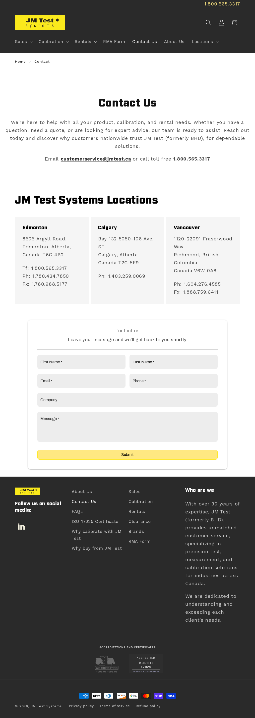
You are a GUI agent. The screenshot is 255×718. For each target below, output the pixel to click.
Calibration (140, 501)
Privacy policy (81, 706)
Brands (136, 531)
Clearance (139, 521)
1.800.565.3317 (222, 4)
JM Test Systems (46, 706)
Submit (127, 454)
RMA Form (139, 541)
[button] (23, 42)
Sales (134, 491)
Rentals (136, 511)
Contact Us (84, 501)
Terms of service (115, 706)
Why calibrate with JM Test (97, 535)
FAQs (77, 511)
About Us (82, 491)
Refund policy (148, 706)
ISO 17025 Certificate (95, 521)
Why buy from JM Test (97, 548)
